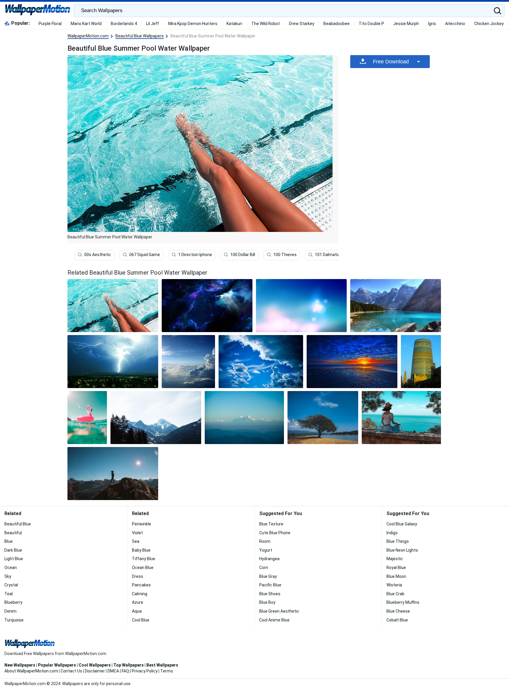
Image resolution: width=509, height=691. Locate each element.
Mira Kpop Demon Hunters (192, 23)
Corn (263, 567)
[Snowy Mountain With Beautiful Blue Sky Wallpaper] (244, 417)
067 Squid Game (144, 254)
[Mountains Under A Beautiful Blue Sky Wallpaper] (155, 417)
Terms (166, 671)
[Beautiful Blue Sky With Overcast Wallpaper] (261, 361)
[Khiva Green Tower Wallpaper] (421, 361)
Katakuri (234, 23)
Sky (7, 576)
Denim (10, 611)
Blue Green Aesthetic (279, 611)
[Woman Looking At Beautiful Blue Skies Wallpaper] (112, 473)
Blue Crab (395, 593)
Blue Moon (396, 576)
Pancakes (141, 585)
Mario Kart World (86, 23)
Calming (139, 593)
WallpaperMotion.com (88, 36)
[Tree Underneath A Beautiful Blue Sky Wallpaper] (322, 417)
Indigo (392, 532)
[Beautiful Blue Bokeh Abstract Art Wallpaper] (301, 305)
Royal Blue (396, 567)
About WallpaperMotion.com (31, 671)
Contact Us (71, 671)
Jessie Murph (406, 23)
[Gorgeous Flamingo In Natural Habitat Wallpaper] (87, 417)
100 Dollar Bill (242, 254)
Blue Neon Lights (402, 550)
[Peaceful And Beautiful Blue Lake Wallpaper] (395, 305)
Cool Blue (140, 620)
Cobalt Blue (397, 620)
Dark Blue (13, 550)
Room (264, 541)
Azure (137, 602)
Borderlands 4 (124, 23)
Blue (8, 541)
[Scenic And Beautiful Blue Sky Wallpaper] (188, 361)
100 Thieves (285, 254)
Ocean (10, 567)
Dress (137, 576)
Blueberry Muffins (402, 602)
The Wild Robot (265, 23)
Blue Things (397, 541)
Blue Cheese (398, 611)
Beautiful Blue (17, 524)
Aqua (137, 611)
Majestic (394, 558)
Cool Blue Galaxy (401, 524)
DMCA (113, 671)
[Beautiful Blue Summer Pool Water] (112, 305)
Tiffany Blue (143, 558)
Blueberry (13, 602)
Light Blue (13, 558)
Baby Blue (141, 550)
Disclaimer (95, 671)
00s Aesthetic (97, 254)
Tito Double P (371, 23)
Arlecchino (455, 23)
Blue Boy (267, 602)
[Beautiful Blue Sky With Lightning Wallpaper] (112, 361)
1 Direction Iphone (195, 254)
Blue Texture (271, 524)
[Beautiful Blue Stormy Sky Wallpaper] (207, 305)
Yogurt (265, 550)
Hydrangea (269, 558)
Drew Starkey (301, 23)
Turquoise (14, 620)
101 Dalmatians (330, 254)
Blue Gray (268, 576)
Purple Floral (50, 23)
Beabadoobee (336, 23)
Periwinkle (141, 524)
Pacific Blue (270, 585)
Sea (135, 541)
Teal (8, 593)
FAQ (125, 671)
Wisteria (394, 585)
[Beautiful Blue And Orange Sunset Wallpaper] (352, 361)
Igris (432, 23)
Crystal (11, 585)
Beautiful (13, 532)
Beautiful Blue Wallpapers (139, 36)
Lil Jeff (152, 23)
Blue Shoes (269, 593)
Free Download (391, 62)
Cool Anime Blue (274, 620)
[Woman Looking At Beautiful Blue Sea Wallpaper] (401, 417)
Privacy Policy (145, 671)
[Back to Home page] (37, 10)
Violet (137, 532)
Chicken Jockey (489, 23)
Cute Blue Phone (274, 532)
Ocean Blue (142, 567)
